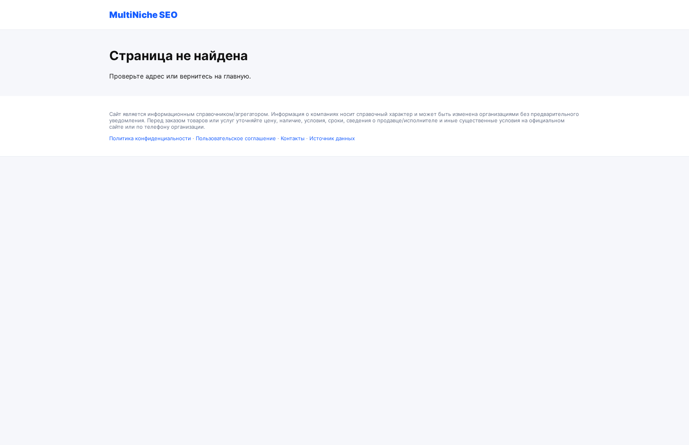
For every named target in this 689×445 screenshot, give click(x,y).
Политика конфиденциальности (150, 138)
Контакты (293, 138)
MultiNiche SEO (143, 15)
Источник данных (332, 138)
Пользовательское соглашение (236, 138)
